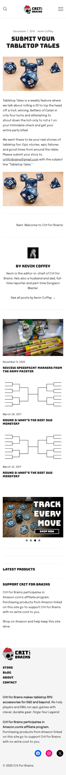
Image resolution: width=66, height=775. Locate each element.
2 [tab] (31, 540)
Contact (10, 682)
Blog (7, 672)
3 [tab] (35, 540)
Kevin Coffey (45, 31)
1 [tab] (27, 540)
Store (8, 668)
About (8, 677)
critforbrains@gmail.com (20, 159)
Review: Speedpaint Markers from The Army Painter (32, 369)
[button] (4, 494)
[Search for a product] (5, 9)
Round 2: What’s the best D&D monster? (27, 474)
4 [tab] (39, 540)
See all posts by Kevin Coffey (33, 297)
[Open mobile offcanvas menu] (60, 9)
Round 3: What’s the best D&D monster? (27, 422)
